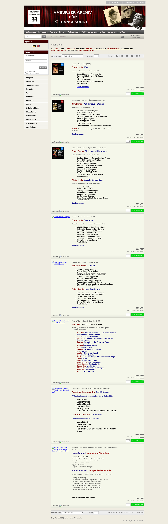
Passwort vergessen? (32, 73)
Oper (28, 93)
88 (122, 56)
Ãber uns (53, 32)
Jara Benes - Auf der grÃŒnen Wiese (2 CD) (88, 100)
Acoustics (30, 100)
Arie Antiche (31, 127)
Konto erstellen (30, 71)
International (31, 119)
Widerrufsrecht (73, 32)
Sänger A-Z (30, 78)
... (117, 56)
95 (139, 56)
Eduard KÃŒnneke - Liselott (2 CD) (85, 262)
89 (124, 56)
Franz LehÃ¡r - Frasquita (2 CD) (83, 217)
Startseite (54, 37)
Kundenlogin (116, 3)
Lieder (28, 104)
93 (134, 56)
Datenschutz (31, 32)
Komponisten (31, 116)
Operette (29, 89)
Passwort (28, 61)
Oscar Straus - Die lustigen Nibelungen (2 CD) (89, 148)
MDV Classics (31, 123)
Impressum (43, 32)
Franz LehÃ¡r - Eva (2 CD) (81, 64)
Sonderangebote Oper (97, 32)
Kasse (142, 3)
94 (137, 56)
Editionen (30, 97)
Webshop (126, 521)
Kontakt (62, 32)
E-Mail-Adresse (30, 55)
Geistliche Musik (32, 108)
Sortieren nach (56, 56)
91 (129, 56)
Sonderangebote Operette (118, 32)
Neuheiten (64, 37)
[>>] (142, 56)
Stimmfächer (31, 112)
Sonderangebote (32, 85)
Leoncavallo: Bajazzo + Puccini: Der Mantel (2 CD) (91, 388)
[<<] (114, 56)
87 (120, 56)
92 (132, 56)
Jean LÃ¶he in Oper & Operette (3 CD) (86, 321)
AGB (84, 32)
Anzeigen (90, 56)
